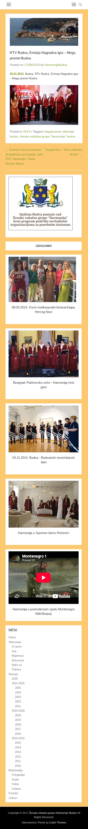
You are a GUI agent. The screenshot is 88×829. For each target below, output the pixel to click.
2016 (18, 733)
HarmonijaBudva (56, 64)
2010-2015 (18, 738)
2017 (18, 729)
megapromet (52, 131)
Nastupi (13, 674)
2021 (18, 706)
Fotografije (18, 774)
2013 (18, 752)
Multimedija (16, 770)
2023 (18, 697)
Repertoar (18, 655)
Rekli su (17, 665)
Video (15, 784)
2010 (18, 765)
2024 (18, 692)
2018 (18, 724)
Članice (16, 669)
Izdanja (16, 788)
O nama (17, 646)
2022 (18, 701)
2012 (18, 756)
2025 (18, 687)
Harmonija (15, 642)
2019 (18, 719)
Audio (15, 779)
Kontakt (13, 793)
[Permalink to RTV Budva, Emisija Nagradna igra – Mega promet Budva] (44, 32)
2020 (18, 715)
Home (12, 637)
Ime (14, 651)
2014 (26, 131)
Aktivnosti (18, 660)
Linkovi (13, 797)
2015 (18, 742)
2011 (18, 761)
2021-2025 (18, 683)
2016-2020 (18, 710)
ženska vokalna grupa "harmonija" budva (47, 136)
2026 (15, 678)
